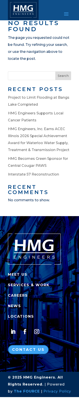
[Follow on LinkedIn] (13, 332)
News (14, 306)
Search (63, 76)
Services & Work (29, 285)
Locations (21, 316)
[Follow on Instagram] (37, 332)
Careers (18, 295)
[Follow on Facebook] (25, 332)
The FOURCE (27, 391)
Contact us (28, 349)
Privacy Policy (57, 391)
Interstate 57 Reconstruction (33, 174)
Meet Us (17, 274)
